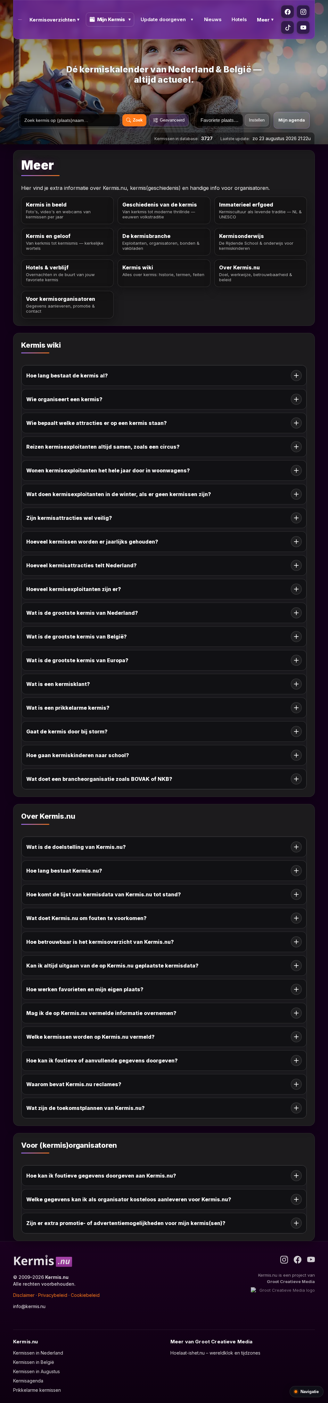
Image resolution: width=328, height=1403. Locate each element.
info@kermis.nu (29, 1306)
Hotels (239, 19)
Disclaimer (24, 1295)
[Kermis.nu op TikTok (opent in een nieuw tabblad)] (287, 27)
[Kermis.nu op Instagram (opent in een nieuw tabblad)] (303, 11)
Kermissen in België (33, 1362)
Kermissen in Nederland (38, 1353)
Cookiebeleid (85, 1295)
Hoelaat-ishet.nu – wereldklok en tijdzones (215, 1353)
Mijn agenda (291, 120)
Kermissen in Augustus (36, 1371)
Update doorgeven (163, 19)
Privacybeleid (52, 1295)
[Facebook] (297, 1260)
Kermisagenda (28, 1380)
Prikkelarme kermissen (37, 1390)
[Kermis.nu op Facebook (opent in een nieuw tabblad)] (287, 11)
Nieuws (213, 19)
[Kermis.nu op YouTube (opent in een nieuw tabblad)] (303, 27)
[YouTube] (311, 1260)
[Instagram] (284, 1260)
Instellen (257, 120)
